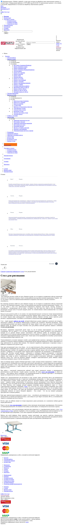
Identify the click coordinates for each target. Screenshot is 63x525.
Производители (8, 25)
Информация (7, 475)
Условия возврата (9, 482)
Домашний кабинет (9, 460)
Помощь (6, 476)
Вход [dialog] (2, 6)
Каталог (7, 56)
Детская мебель (8, 459)
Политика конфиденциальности (13, 484)
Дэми (25, 386)
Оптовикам (7, 26)
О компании (7, 466)
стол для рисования (16, 405)
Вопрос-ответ (8, 489)
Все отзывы (51, 263)
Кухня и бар (7, 462)
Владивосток (5, 9)
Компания (7, 465)
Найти (6, 33)
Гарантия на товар (12, 152)
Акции (6, 469)
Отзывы (6, 28)
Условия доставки (12, 151)
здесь (27, 522)
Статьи (6, 488)
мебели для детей (19, 321)
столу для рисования (48, 372)
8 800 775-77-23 (5, 12)
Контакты (3, 7)
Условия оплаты (11, 149)
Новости (6, 468)
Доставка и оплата (9, 19)
